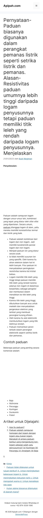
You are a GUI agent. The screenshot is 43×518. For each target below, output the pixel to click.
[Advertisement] (21, 191)
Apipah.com (12, 5)
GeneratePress (21, 514)
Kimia (9, 464)
